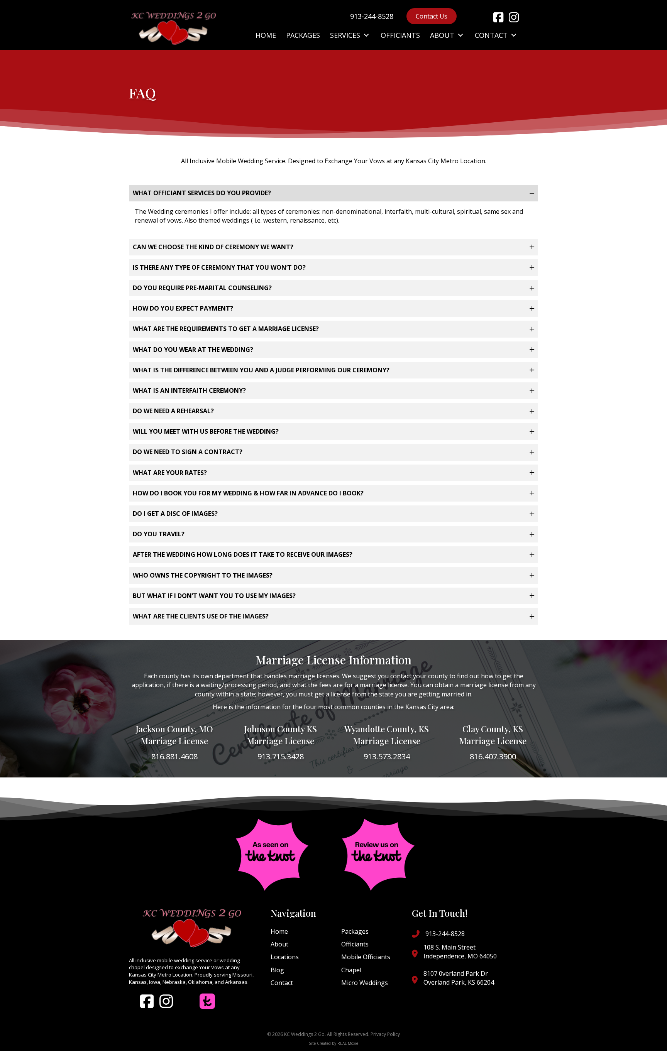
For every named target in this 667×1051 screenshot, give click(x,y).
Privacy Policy (385, 1034)
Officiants (355, 944)
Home (279, 931)
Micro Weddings (364, 982)
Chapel (351, 970)
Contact (282, 982)
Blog (277, 970)
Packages (355, 931)
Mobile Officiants (365, 957)
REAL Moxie (347, 1043)
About (279, 944)
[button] (498, 17)
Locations (285, 957)
